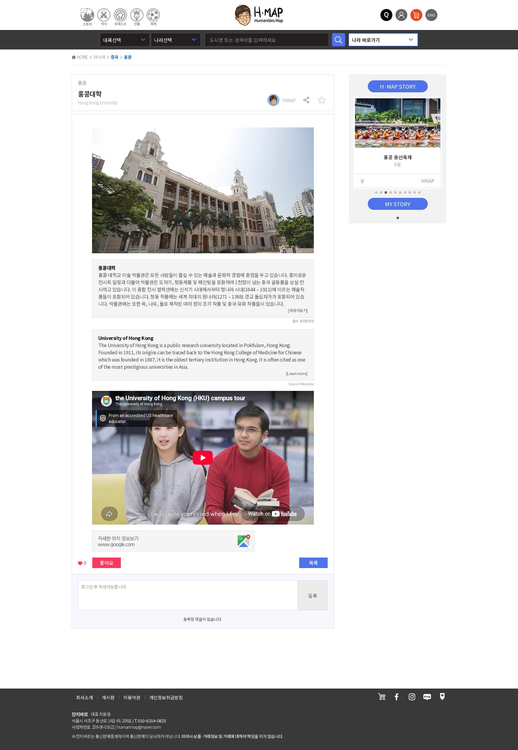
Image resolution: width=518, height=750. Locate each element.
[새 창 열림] (381, 696)
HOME (82, 57)
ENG (431, 15)
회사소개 (84, 697)
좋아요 (106, 562)
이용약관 (132, 697)
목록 (313, 562)
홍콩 (128, 57)
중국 (114, 57)
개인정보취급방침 (166, 697)
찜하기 (322, 100)
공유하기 (306, 100)
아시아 (99, 57)
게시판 (108, 697)
